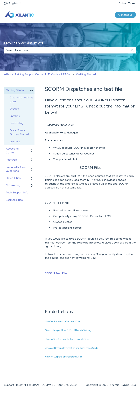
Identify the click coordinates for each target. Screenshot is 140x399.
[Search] (132, 50)
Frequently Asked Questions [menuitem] (16, 168)
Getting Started (86, 74)
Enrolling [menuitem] (15, 116)
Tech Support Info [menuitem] (17, 192)
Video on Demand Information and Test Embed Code (71, 348)
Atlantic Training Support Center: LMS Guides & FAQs (37, 74)
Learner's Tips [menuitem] (14, 199)
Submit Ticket (127, 3)
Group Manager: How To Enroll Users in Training (68, 330)
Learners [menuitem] (15, 141)
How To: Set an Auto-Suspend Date (62, 321)
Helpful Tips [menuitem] (13, 178)
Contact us (125, 14)
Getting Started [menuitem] (15, 90)
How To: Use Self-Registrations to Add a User (67, 339)
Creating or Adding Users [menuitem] (21, 99)
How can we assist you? (25, 43)
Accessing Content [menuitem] (12, 150)
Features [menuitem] (11, 159)
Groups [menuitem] (14, 108)
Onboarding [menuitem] (13, 185)
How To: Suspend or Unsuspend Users (63, 356)
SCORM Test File (56, 273)
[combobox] (66, 50)
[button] (31, 90)
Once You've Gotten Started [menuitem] (19, 132)
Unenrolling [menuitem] (16, 123)
